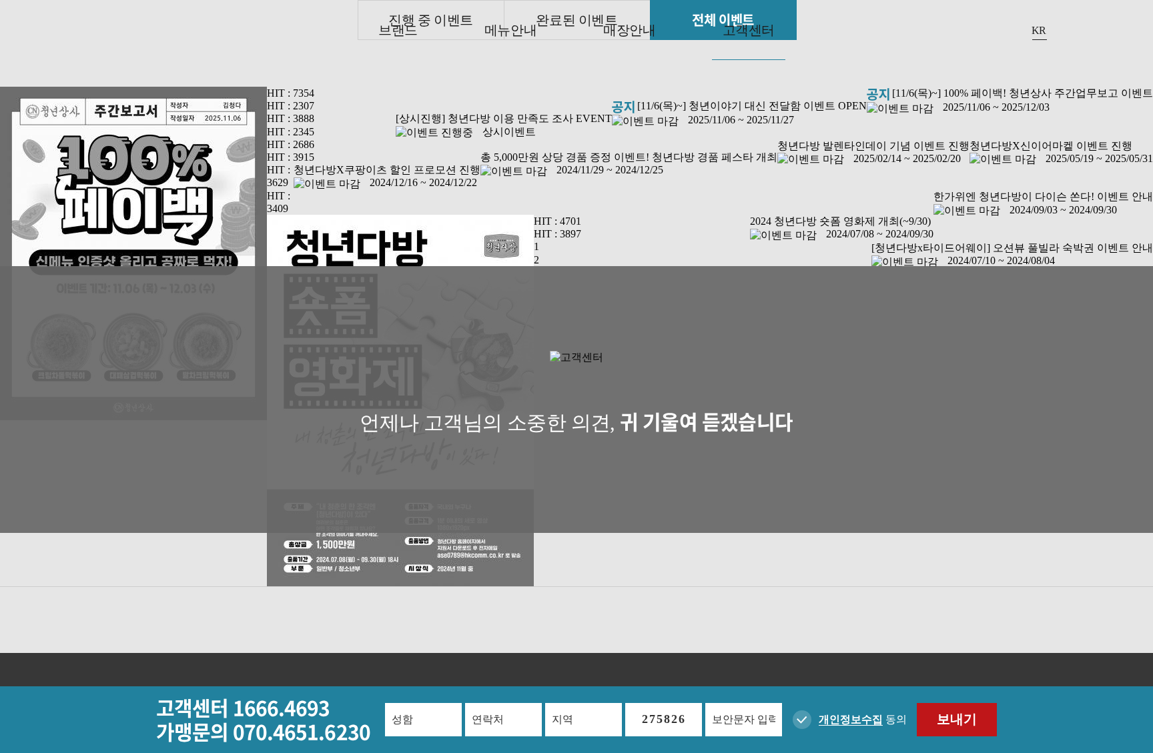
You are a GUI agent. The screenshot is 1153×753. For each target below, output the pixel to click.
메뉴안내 (510, 30)
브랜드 (398, 30)
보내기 (957, 719)
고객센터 (749, 30)
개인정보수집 (851, 719)
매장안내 (629, 30)
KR (1039, 30)
